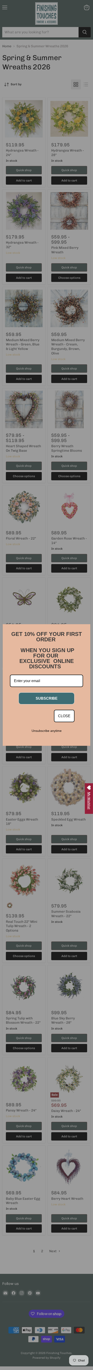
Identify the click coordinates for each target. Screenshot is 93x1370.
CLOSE (64, 716)
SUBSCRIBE (47, 698)
